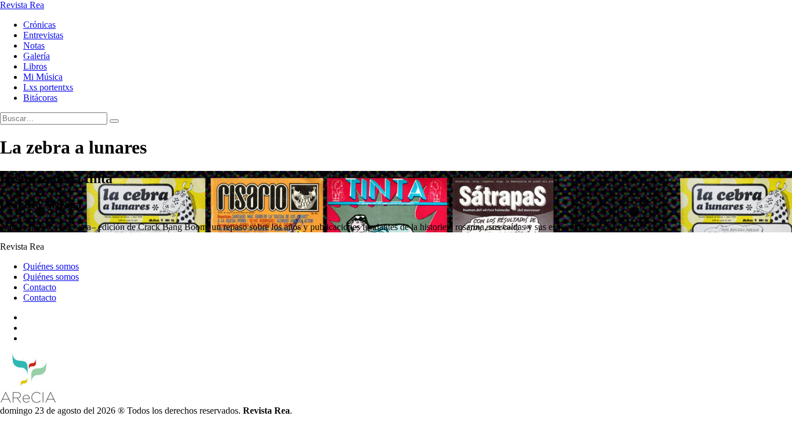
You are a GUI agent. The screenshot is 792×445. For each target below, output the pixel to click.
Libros (35, 66)
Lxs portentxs (48, 87)
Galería (36, 56)
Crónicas (39, 25)
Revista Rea (22, 5)
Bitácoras (40, 98)
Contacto (39, 287)
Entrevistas (43, 35)
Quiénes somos (51, 266)
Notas (34, 45)
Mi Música (43, 77)
